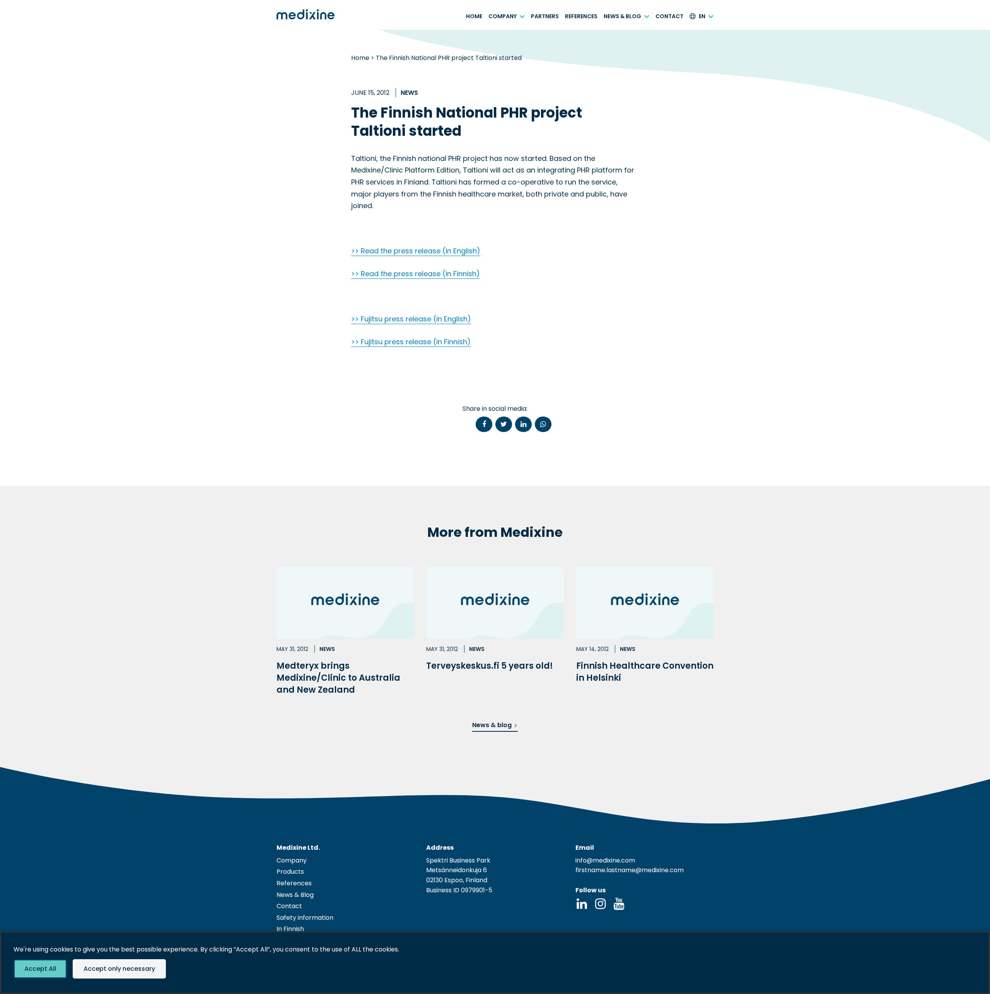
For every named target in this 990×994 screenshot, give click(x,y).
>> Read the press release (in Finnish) (415, 273)
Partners (545, 16)
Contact (669, 16)
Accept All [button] (40, 968)
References (581, 16)
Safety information (305, 917)
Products (290, 871)
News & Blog (622, 16)
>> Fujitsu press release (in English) (411, 319)
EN (702, 16)
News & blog (492, 725)
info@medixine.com (605, 860)
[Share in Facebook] (484, 424)
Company (502, 16)
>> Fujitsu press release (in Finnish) (411, 342)
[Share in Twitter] (503, 424)
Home (474, 16)
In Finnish (290, 928)
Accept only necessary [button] (119, 968)
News (409, 92)
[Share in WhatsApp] (543, 424)
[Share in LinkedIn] (523, 424)
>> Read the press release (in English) (415, 251)
